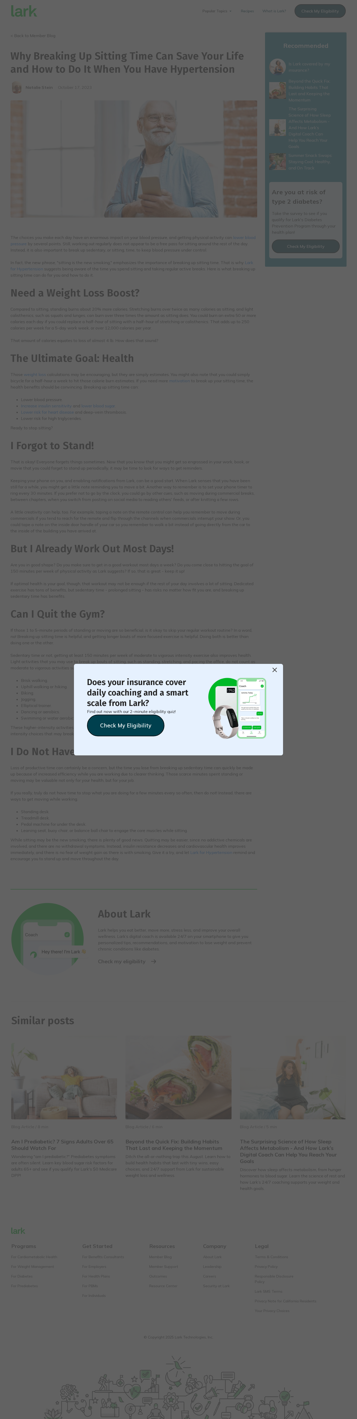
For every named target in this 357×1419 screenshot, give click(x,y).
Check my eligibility (125, 725)
